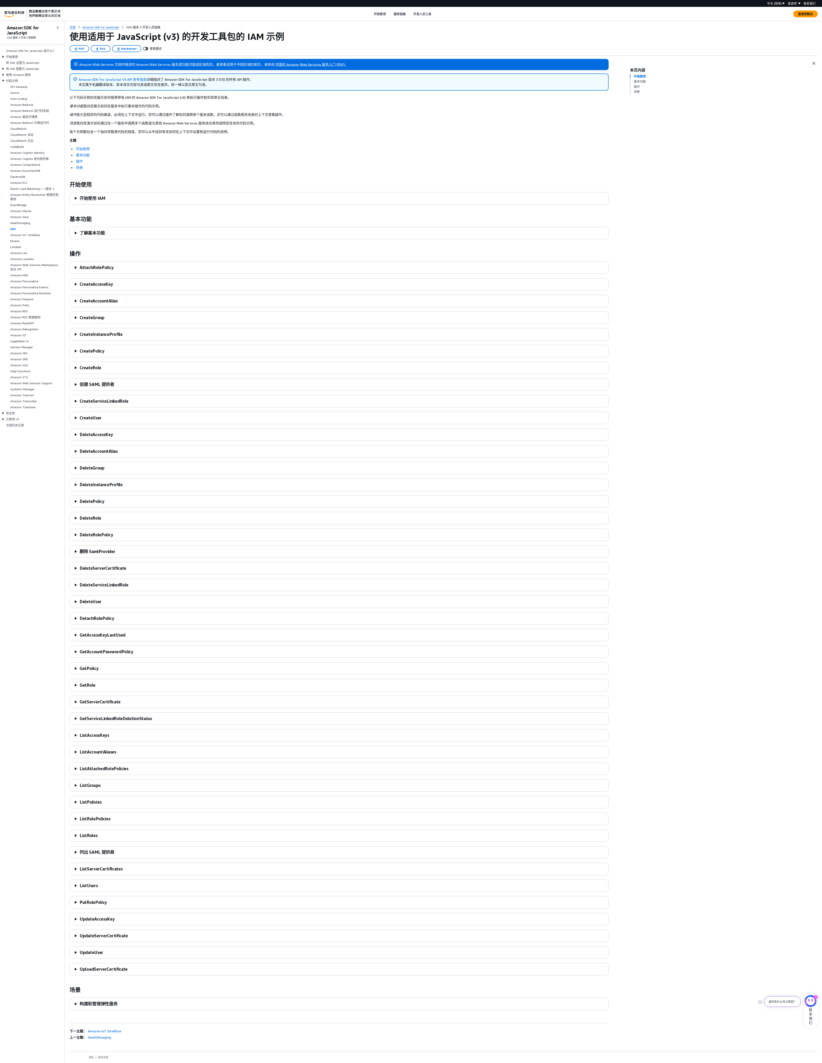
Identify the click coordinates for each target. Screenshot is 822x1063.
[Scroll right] (434, 13)
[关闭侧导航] (58, 27)
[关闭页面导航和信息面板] (814, 63)
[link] (143, 27)
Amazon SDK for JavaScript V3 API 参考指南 (113, 79)
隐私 (91, 1057)
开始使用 (83, 149)
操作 (79, 161)
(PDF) (341, 64)
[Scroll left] (370, 13)
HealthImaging (99, 1037)
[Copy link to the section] (66, 184)
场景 (79, 167)
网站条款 (103, 1057)
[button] (90, 198)
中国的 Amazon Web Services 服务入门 (305, 64)
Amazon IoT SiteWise (104, 1031)
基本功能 (83, 155)
